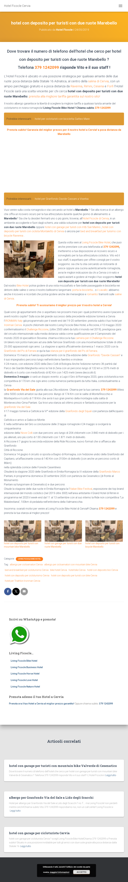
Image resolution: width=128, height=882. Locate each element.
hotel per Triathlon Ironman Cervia (22, 581)
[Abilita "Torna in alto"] (121, 875)
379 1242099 (47, 67)
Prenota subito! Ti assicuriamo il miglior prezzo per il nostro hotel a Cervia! (64, 305)
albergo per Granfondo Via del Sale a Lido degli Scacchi (51, 798)
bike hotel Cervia (58, 570)
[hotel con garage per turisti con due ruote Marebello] (63, 531)
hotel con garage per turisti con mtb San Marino (72, 227)
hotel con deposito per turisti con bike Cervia (74, 575)
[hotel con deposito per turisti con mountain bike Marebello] (22, 531)
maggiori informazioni (59, 872)
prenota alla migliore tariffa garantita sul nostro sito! (64, 96)
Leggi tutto (110, 775)
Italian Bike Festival (81, 488)
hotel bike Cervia (77, 570)
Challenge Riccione (37, 329)
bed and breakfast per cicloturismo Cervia (26, 570)
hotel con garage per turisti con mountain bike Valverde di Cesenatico (63, 766)
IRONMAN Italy (13, 320)
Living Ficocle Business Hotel (27, 667)
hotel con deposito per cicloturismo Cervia (27, 575)
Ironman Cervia (13, 325)
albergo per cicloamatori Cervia (26, 564)
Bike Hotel (22, 285)
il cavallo (102, 290)
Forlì (110, 86)
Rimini (88, 86)
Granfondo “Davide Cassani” (104, 355)
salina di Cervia (98, 81)
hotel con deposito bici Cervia (102, 570)
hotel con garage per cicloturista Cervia (39, 833)
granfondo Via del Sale (17, 407)
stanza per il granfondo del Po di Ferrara (73, 350)
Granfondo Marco (109, 471)
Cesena (99, 86)
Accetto (81, 872)
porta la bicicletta (82, 290)
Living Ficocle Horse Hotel (25, 673)
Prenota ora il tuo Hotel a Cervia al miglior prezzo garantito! (41, 703)
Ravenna (76, 86)
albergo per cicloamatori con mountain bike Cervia (70, 564)
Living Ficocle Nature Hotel (25, 686)
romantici (92, 294)
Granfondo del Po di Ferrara (20, 350)
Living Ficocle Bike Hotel (96, 242)
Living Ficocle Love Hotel (24, 680)
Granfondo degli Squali (78, 411)
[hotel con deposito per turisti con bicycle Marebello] (104, 531)
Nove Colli (26, 432)
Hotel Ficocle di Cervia (96, 218)
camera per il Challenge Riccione (94, 338)
